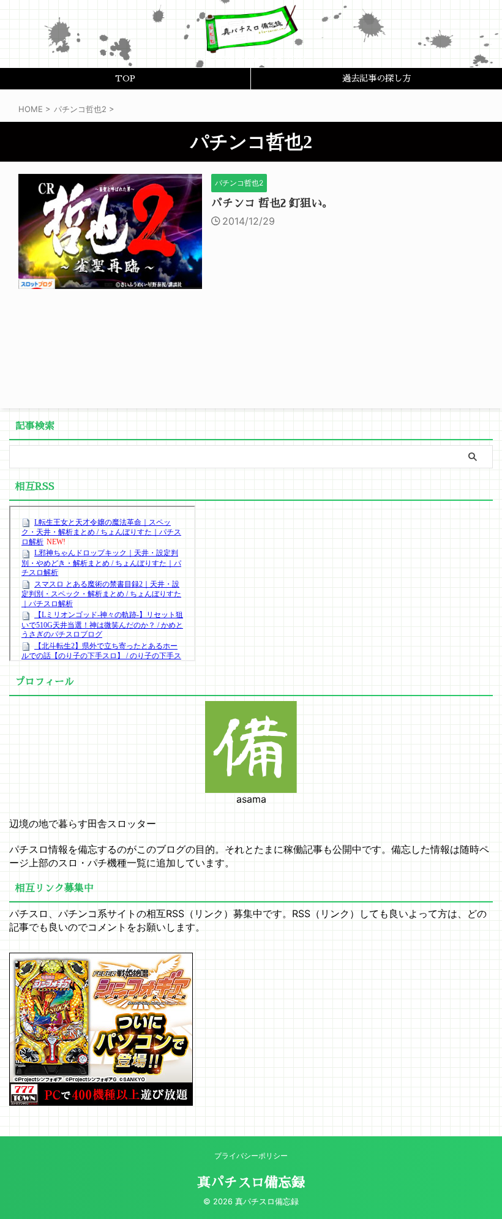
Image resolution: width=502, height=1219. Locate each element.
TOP (125, 78)
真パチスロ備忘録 (251, 1183)
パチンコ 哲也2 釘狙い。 (272, 203)
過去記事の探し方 (376, 78)
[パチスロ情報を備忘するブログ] (251, 43)
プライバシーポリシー (251, 1155)
